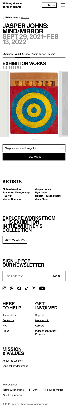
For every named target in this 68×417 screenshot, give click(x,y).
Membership (42, 320)
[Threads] (11, 288)
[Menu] (63, 5)
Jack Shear (41, 199)
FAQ (5, 325)
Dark (35, 389)
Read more (34, 156)
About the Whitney (13, 360)
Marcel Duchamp (12, 199)
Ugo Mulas (41, 192)
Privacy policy (10, 384)
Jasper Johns (43, 189)
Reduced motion (54, 389)
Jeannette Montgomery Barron (16, 194)
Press (6, 330)
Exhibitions (11, 17)
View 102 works (15, 239)
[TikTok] (26, 288)
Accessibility (9, 315)
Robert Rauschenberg (48, 195)
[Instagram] (4, 288)
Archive (25, 17)
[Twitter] (33, 288)
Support (39, 315)
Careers (39, 325)
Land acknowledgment (15, 365)
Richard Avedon (12, 189)
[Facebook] (19, 288)
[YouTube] (42, 288)
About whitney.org (12, 394)
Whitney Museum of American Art (12, 5)
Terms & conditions (13, 389)
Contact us (8, 320)
